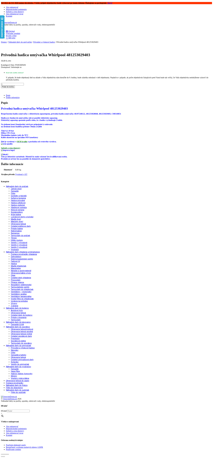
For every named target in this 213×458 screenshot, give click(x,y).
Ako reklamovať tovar (14, 14)
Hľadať (4, 411)
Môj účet (11, 38)
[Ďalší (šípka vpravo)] (4, 456)
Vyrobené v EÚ (21, 174)
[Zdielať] (6, 454)
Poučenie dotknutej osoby (16, 445)
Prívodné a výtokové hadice (44, 42)
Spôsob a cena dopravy (15, 12)
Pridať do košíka (8, 87)
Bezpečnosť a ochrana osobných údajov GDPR (24, 447)
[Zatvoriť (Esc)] (8, 454)
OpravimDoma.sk (10, 399)
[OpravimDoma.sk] (9, 22)
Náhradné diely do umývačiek (20, 42)
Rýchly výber (11, 36)
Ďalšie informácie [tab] (13, 97)
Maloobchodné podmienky (16, 9)
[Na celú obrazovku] (4, 454)
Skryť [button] (109, 3)
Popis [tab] (8, 95)
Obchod (11, 31)
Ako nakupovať (12, 7)
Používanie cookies (13, 449)
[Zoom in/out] (2, 454)
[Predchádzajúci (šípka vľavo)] (2, 456)
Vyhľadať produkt (13, 33)
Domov (4, 42)
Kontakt (9, 16)
